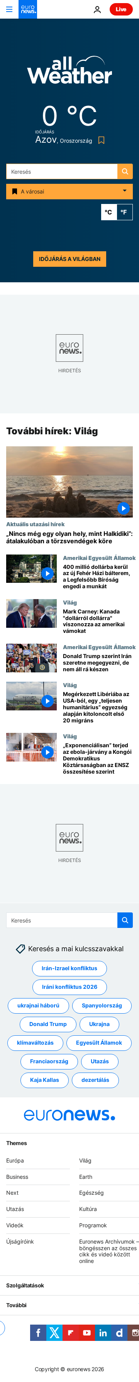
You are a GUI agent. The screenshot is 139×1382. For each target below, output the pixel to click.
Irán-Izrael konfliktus (69, 968)
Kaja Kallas (44, 1079)
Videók (15, 1225)
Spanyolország (102, 1005)
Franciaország (49, 1061)
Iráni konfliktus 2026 (69, 986)
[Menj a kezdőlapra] (28, 9)
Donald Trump (48, 1024)
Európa (15, 1160)
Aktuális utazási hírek (35, 524)
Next (12, 1192)
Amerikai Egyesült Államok (99, 558)
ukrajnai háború (38, 1005)
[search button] (125, 171)
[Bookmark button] (99, 140)
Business (17, 1176)
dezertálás (95, 1079)
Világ (70, 602)
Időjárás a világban (69, 259)
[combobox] (69, 171)
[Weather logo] (69, 72)
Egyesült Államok (99, 1042)
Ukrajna (99, 1024)
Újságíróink (20, 1241)
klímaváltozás (35, 1042)
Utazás (100, 1061)
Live (121, 9)
